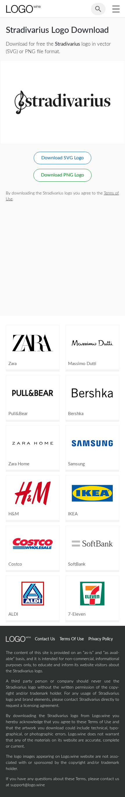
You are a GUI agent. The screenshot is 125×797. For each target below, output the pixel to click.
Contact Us (45, 639)
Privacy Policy (100, 639)
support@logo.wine (27, 785)
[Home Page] (23, 9)
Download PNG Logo (62, 175)
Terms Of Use (72, 639)
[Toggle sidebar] (115, 9)
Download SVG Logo (62, 158)
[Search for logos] (98, 11)
